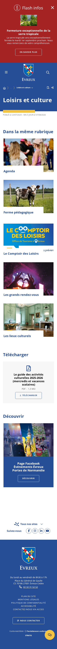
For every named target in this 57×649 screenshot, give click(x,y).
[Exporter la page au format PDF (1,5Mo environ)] (48, 87)
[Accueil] (4, 88)
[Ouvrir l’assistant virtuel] (50, 635)
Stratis (28, 635)
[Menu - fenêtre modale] (6, 72)
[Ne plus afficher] (52, 8)
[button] (47, 72)
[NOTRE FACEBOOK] (28, 531)
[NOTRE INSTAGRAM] (35, 531)
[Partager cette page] (52, 87)
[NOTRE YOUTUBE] (47, 531)
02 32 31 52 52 (30, 587)
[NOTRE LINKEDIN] (41, 531)
